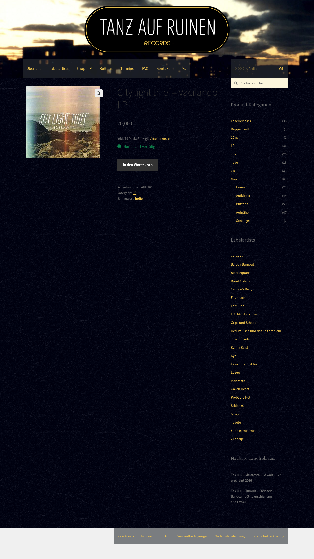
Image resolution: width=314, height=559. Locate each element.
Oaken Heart (240, 389)
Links (181, 68)
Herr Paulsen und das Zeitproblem (256, 331)
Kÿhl (234, 356)
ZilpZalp (237, 439)
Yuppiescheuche (243, 431)
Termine (127, 68)
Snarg (235, 414)
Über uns (33, 68)
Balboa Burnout (242, 264)
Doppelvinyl (240, 129)
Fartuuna (237, 306)
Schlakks (237, 405)
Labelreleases (241, 121)
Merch (235, 179)
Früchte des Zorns (244, 314)
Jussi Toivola (240, 339)
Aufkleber (243, 195)
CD (233, 171)
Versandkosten (160, 138)
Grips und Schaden (244, 322)
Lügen (235, 372)
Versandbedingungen (193, 536)
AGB (167, 536)
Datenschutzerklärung (267, 536)
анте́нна (237, 256)
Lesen (240, 187)
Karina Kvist (239, 347)
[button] (99, 93)
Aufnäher (243, 212)
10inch (235, 137)
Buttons (106, 68)
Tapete (236, 422)
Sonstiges (243, 220)
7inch (235, 154)
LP (134, 193)
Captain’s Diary (241, 289)
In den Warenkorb (138, 164)
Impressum (149, 536)
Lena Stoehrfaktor (244, 364)
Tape (234, 162)
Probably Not (240, 397)
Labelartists (59, 68)
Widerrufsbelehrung (230, 536)
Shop (81, 68)
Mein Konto (125, 536)
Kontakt (163, 68)
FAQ (145, 68)
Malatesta (238, 381)
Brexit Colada (240, 281)
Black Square (240, 273)
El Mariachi (238, 297)
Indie (139, 198)
